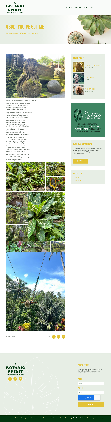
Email (80, 388)
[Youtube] (20, 379)
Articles (68, 7)
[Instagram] (63, 337)
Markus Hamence (13, 33)
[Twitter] (59, 337)
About (85, 7)
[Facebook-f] (54, 337)
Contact (92, 7)
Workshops (77, 7)
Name (80, 379)
